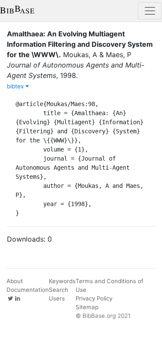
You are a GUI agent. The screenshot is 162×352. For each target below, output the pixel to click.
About (14, 281)
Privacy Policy (94, 298)
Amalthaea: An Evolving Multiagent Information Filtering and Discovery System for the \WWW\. (80, 44)
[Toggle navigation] (150, 10)
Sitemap (87, 307)
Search (58, 289)
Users (57, 298)
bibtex (16, 86)
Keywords (62, 281)
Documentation (27, 289)
